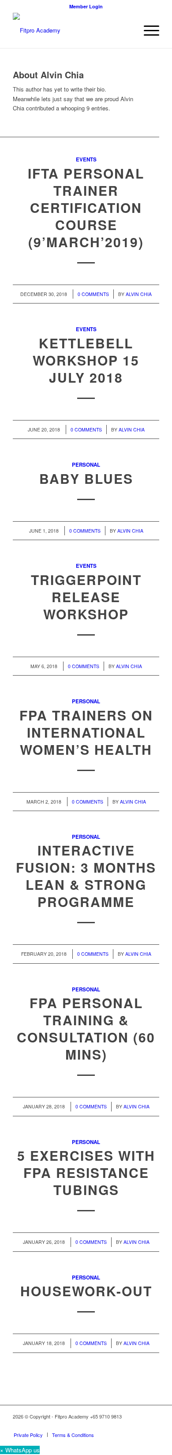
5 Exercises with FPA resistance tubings (86, 1172)
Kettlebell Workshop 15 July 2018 (86, 360)
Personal (86, 464)
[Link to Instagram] (139, 1425)
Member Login (86, 6)
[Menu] (147, 30)
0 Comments (93, 294)
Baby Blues (86, 478)
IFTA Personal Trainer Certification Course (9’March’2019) (86, 207)
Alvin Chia (139, 294)
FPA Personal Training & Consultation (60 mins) (86, 1028)
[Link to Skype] (152, 1425)
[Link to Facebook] (126, 1425)
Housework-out (86, 1290)
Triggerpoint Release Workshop (86, 596)
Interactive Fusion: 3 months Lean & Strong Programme (86, 876)
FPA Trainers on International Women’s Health (86, 732)
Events (86, 159)
